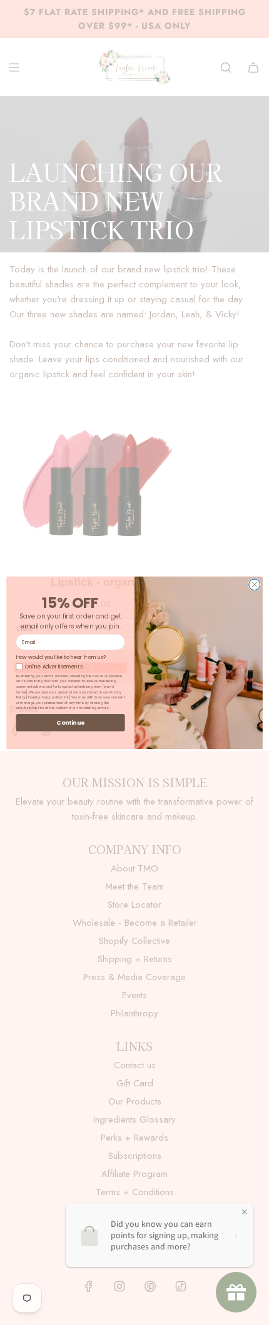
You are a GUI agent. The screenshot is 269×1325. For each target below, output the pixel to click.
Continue (70, 722)
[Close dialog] (254, 584)
